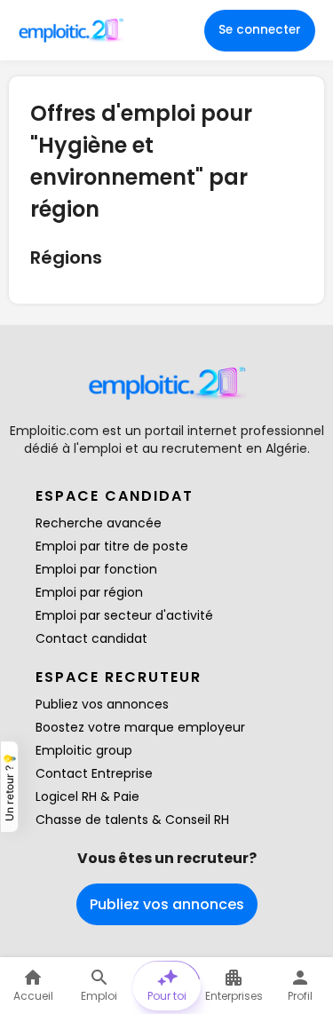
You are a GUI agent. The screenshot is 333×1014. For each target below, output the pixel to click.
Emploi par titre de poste (112, 546)
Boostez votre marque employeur (140, 727)
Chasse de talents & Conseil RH (132, 819)
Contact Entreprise (94, 773)
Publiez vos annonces (102, 704)
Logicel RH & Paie (87, 796)
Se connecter (259, 29)
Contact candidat (91, 638)
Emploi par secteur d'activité (124, 615)
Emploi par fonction (96, 569)
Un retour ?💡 (9, 786)
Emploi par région (89, 592)
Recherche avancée (99, 523)
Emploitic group (84, 750)
